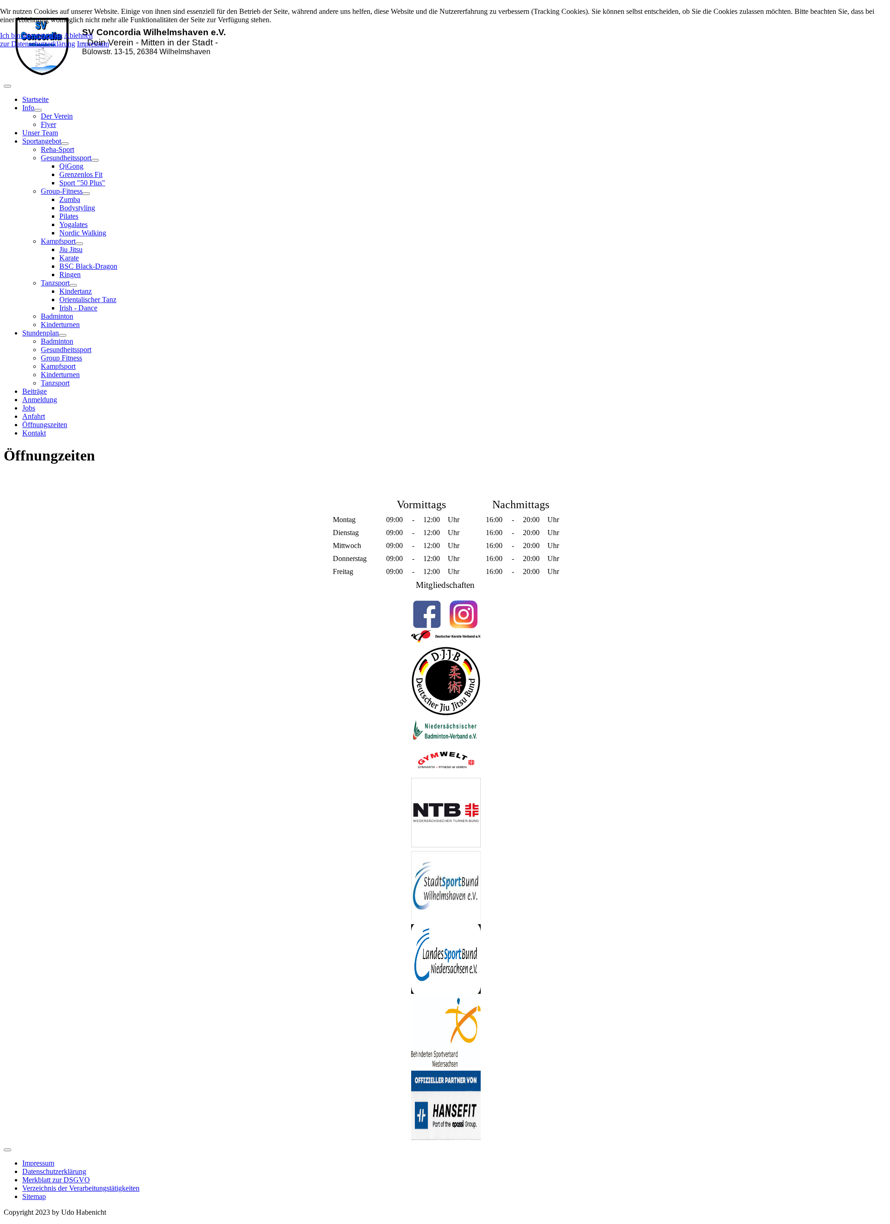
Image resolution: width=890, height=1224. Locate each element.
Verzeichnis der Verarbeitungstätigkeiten (81, 1188)
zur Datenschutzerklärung (37, 44)
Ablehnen (78, 35)
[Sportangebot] (65, 143)
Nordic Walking (82, 233)
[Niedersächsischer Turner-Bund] (446, 845)
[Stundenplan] (62, 335)
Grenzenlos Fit (80, 174)
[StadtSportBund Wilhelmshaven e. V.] (446, 918)
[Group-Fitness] (86, 193)
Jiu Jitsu (71, 249)
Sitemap (34, 1196)
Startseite (35, 99)
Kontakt (34, 433)
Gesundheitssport (66, 158)
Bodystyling (77, 208)
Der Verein (57, 116)
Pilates (68, 216)
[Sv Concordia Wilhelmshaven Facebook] (426, 614)
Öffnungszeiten (44, 425)
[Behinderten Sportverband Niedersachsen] (446, 1064)
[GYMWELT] (446, 772)
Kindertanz (75, 291)
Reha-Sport (57, 149)
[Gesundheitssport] (95, 160)
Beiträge (34, 391)
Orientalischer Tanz (87, 299)
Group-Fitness (62, 191)
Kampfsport (58, 241)
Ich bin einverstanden (31, 35)
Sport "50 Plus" (82, 183)
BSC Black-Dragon (88, 266)
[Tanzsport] (73, 285)
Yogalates (73, 224)
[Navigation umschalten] (7, 86)
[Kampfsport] (79, 243)
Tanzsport (55, 283)
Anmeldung (39, 400)
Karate (69, 258)
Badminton (57, 316)
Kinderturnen (60, 324)
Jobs (28, 408)
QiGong (71, 166)
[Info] (38, 110)
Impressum (38, 1163)
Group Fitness (61, 358)
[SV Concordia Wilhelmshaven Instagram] (463, 614)
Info (28, 108)
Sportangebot (41, 141)
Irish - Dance (78, 308)
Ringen (70, 274)
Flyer (48, 124)
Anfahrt (33, 416)
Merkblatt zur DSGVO (56, 1180)
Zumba (69, 199)
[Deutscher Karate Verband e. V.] (446, 640)
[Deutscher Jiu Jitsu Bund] (446, 713)
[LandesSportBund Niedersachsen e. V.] (446, 991)
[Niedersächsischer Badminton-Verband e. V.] (446, 740)
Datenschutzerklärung (54, 1171)
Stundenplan (40, 333)
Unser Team (40, 133)
